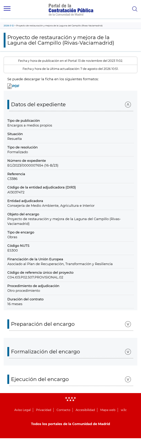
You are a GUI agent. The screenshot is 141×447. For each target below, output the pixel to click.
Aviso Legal (22, 410)
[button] (7, 8)
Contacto (63, 410)
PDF (15, 86)
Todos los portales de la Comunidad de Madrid (70, 424)
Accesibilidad (85, 410)
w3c (124, 410)
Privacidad (43, 410)
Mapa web (107, 410)
